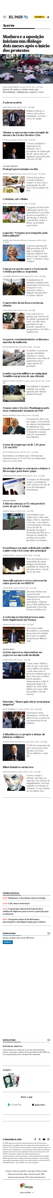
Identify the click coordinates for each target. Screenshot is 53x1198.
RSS (27, 1177)
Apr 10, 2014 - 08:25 (38, 742)
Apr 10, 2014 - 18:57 (26, 140)
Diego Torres (8, 204)
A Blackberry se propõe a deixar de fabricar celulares (24, 735)
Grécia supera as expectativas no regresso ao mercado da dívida (22, 653)
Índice (31, 1177)
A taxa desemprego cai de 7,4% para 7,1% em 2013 (24, 446)
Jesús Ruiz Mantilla (10, 772)
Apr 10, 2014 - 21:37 (34, 87)
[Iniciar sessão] (48, 17)
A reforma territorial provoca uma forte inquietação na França (23, 618)
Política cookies (41, 1171)
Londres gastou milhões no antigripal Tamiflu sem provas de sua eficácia (25, 375)
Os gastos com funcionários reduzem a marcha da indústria (26, 340)
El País (5, 660)
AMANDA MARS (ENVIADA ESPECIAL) (15, 240)
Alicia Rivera (8, 310)
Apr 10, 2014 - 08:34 (33, 709)
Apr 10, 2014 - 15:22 (31, 347)
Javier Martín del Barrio (12, 476)
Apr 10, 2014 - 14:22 (36, 476)
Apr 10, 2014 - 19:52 (26, 107)
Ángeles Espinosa (9, 415)
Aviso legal (31, 1171)
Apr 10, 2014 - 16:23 (37, 276)
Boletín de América (12, 1046)
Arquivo (7, 1070)
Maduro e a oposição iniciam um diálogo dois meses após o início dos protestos (26, 43)
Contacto (8, 1171)
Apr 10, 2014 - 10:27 (24, 624)
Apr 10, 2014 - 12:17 (28, 588)
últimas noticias (11, 893)
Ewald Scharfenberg (11, 87)
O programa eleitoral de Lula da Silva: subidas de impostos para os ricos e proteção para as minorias (26, 911)
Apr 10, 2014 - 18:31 (36, 174)
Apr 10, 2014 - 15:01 (30, 415)
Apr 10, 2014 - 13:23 (25, 511)
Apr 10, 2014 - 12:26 (31, 555)
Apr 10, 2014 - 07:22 (32, 772)
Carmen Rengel (8, 555)
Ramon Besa (7, 107)
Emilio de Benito (17, 381)
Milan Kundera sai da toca (18, 767)
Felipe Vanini (7, 452)
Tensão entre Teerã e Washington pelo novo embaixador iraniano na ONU (26, 409)
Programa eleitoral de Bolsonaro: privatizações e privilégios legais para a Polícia (24, 920)
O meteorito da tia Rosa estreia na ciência (23, 304)
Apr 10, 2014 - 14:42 (29, 452)
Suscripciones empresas (16, 1177)
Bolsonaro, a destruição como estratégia (27, 898)
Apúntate (8, 942)
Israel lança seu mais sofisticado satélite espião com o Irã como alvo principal (26, 549)
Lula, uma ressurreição (19, 903)
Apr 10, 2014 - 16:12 (26, 310)
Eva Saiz (6, 140)
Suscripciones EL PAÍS (36, 1174)
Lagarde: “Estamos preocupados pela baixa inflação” (25, 234)
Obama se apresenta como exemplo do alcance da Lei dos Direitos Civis (26, 134)
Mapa (26, 1174)
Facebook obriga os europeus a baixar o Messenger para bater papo (26, 469)
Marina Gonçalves (10, 174)
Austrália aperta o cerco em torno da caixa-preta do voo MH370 (25, 582)
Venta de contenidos (20, 1171)
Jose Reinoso (8, 588)
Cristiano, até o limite (15, 199)
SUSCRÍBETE (39, 17)
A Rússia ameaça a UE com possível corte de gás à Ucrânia (23, 505)
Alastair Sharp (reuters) (12, 742)
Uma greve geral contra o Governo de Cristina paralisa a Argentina (25, 270)
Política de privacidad (15, 1174)
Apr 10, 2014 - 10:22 (22, 660)
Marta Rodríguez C (10, 709)
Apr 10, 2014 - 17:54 (26, 204)
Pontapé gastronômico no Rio (20, 169)
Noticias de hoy (39, 1177)
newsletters (9, 933)
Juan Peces (7, 624)
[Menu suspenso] (5, 17)
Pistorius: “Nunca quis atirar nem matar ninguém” (26, 703)
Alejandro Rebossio (10, 276)
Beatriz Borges (8, 347)
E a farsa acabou (12, 103)
